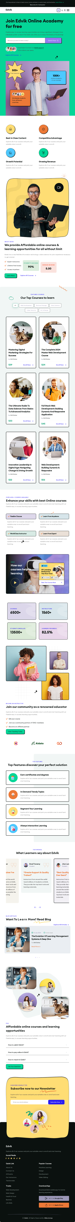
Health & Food (11, 1196)
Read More (35, 946)
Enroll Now (27, 365)
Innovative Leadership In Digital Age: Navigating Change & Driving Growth (21, 467)
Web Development (12, 1190)
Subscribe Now (55, 1102)
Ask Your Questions (14, 1066)
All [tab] (15, 305)
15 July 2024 (37, 933)
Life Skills (9, 1203)
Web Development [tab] (26, 305)
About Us (9, 1167)
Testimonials (10, 1181)
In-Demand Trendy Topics (32, 791)
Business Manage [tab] (41, 305)
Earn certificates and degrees (34, 774)
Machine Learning (45, 1167)
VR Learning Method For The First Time (46, 572)
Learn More (59, 2)
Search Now (52, 40)
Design (41, 1171)
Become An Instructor (37, 5)
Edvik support (39, 48)
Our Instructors (11, 1177)
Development (43, 1174)
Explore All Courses (12, 55)
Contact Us (10, 1171)
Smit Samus (13, 359)
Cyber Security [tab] (31, 310)
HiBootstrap (48, 1218)
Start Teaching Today (15, 731)
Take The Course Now (48, 582)
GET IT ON (56, 1198)
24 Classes (46, 577)
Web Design (10, 1193)
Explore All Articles (60, 925)
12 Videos (55, 577)
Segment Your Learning (31, 808)
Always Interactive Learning (33, 825)
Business (9, 1200)
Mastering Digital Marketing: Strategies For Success (20, 352)
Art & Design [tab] (44, 310)
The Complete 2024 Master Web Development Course (53, 352)
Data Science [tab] (55, 305)
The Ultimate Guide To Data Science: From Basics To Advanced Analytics (21, 408)
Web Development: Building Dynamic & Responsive (50, 467)
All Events (9, 1174)
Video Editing (43, 1177)
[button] (68, 10)
